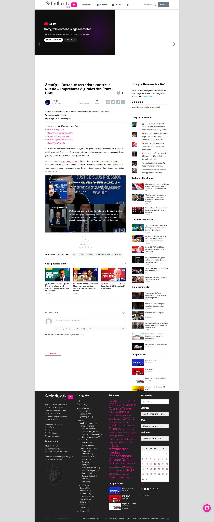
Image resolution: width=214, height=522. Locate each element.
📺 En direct (101, 4)
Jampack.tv (86, 445)
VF (123, 470)
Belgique (124, 412)
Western (85, 481)
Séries (82, 440)
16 (143, 469)
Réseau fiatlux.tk (89, 519)
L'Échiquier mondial (116, 439)
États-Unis (129, 477)
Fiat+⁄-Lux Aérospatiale (62, 519)
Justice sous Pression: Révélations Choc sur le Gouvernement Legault (107, 182)
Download (155, 519)
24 (147, 474)
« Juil (142, 483)
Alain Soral (122, 405)
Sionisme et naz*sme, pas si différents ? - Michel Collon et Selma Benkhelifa (154, 156)
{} (87, 328)
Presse (121, 519)
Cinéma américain (89, 429)
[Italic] (60, 328)
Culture (80, 485)
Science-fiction (88, 476)
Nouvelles (113, 519)
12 (155, 464)
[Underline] (63, 328)
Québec (60, 254)
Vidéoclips (86, 496)
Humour (83, 491)
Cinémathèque (144, 519)
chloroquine (125, 415)
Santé (82, 504)
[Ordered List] (70, 328)
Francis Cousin (125, 429)
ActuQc (55, 100)
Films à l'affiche (86, 426)
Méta (163, 519)
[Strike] (67, 328)
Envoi (164, 4)
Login (122, 312)
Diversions (86, 4)
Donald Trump (117, 425)
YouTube (117, 254)
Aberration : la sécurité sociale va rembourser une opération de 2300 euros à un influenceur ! (157, 186)
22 (167, 469)
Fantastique (87, 465)
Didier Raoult (115, 421)
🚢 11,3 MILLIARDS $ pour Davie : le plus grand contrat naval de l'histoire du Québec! (154, 126)
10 (147, 464)
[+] (91, 328)
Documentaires (88, 456)
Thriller (85, 478)
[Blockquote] (77, 328)
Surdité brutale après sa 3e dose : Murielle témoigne (157, 269)
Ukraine (118, 470)
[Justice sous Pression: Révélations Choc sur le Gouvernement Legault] (58, 199)
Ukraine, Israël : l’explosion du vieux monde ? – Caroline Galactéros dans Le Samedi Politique (155, 198)
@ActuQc (69, 139)
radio (112, 463)
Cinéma (80, 420)
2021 (124, 401)
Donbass (130, 425)
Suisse (126, 466)
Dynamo (85, 442)
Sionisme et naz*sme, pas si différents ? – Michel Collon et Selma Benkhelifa (155, 260)
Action (84, 451)
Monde (82, 414)
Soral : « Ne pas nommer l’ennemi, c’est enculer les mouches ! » (154, 336)
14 (163, 464)
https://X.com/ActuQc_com (58, 136)
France (82, 411)
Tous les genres (86, 448)
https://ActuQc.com (55, 129)
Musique (83, 493)
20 (159, 469)
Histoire (83, 488)
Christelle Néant (115, 419)
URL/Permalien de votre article (58, 337)
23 (143, 474)
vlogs (129, 470)
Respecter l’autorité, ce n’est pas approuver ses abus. (156, 278)
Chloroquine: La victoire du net (156, 345)
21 (163, 469)
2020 (116, 401)
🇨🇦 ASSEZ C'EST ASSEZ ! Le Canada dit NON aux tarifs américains (153, 146)
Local (105, 519)
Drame (85, 459)
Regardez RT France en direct (155, 378)
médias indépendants (104, 254)
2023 (74, 254)
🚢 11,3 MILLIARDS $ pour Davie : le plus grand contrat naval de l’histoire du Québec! (57, 287)
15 (167, 464)
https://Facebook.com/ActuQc (60, 133)
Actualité (80, 408)
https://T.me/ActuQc (56, 143)
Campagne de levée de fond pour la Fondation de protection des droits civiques (157, 325)
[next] (125, 263)
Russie (119, 463)
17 (147, 469)
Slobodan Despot (115, 467)
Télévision (84, 507)
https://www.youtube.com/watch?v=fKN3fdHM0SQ (86, 189)
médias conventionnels (118, 447)
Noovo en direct (151, 360)
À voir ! (79, 404)
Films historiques (89, 470)
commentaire (146, 96)
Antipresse (114, 412)
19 (155, 469)
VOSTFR (113, 473)
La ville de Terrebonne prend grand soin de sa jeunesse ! (155, 305)
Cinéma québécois (89, 437)
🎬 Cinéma (116, 4)
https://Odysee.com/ (56, 139)
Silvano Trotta (129, 463)
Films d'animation (89, 467)
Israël (130, 432)
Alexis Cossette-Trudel (122, 406)
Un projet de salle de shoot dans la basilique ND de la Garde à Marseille (156, 210)
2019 (110, 401)
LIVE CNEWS (149, 369)
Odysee (115, 459)
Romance (86, 473)
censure (90, 254)
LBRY (125, 439)
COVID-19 (128, 418)
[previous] (123, 263)
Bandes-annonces (87, 423)
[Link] (84, 328)
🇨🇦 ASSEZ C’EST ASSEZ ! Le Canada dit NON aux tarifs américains (113, 286)
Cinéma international (90, 434)
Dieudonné (126, 422)
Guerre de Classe (121, 433)
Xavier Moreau (123, 474)
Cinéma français (88, 431)
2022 (131, 401)
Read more (91, 191)
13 (159, 464)
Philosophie (84, 499)
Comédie (85, 453)
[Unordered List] (74, 328)
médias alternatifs (120, 442)
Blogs (99, 519)
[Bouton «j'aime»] (118, 93)
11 (151, 464)
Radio (82, 502)
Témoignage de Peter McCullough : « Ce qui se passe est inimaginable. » (156, 295)
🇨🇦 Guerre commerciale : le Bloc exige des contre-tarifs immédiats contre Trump (85, 287)
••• (78, 401)
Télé (134, 519)
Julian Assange (129, 436)
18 (151, 469)
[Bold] (56, 328)
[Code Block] (80, 328)
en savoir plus (77, 334)
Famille (85, 462)
